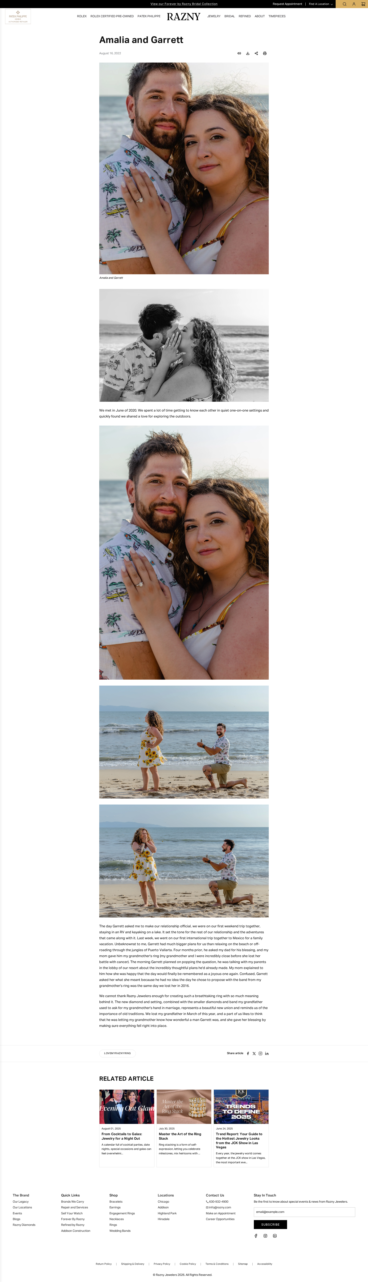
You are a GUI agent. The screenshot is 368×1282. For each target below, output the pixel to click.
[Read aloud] (239, 53)
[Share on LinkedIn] (267, 1053)
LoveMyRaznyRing (117, 1053)
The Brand (21, 1195)
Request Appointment (288, 4)
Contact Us (215, 1195)
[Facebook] (257, 1237)
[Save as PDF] (248, 53)
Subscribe (270, 1224)
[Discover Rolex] (347, 16)
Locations (166, 1195)
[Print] (265, 53)
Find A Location (319, 4)
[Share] (256, 53)
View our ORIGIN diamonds (184, 4)
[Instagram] (260, 1053)
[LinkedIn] (274, 1237)
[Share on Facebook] (248, 1053)
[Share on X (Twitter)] (254, 1053)
